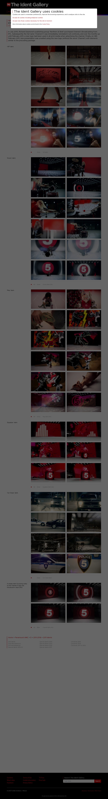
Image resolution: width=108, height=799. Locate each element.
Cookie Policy (46, 24)
